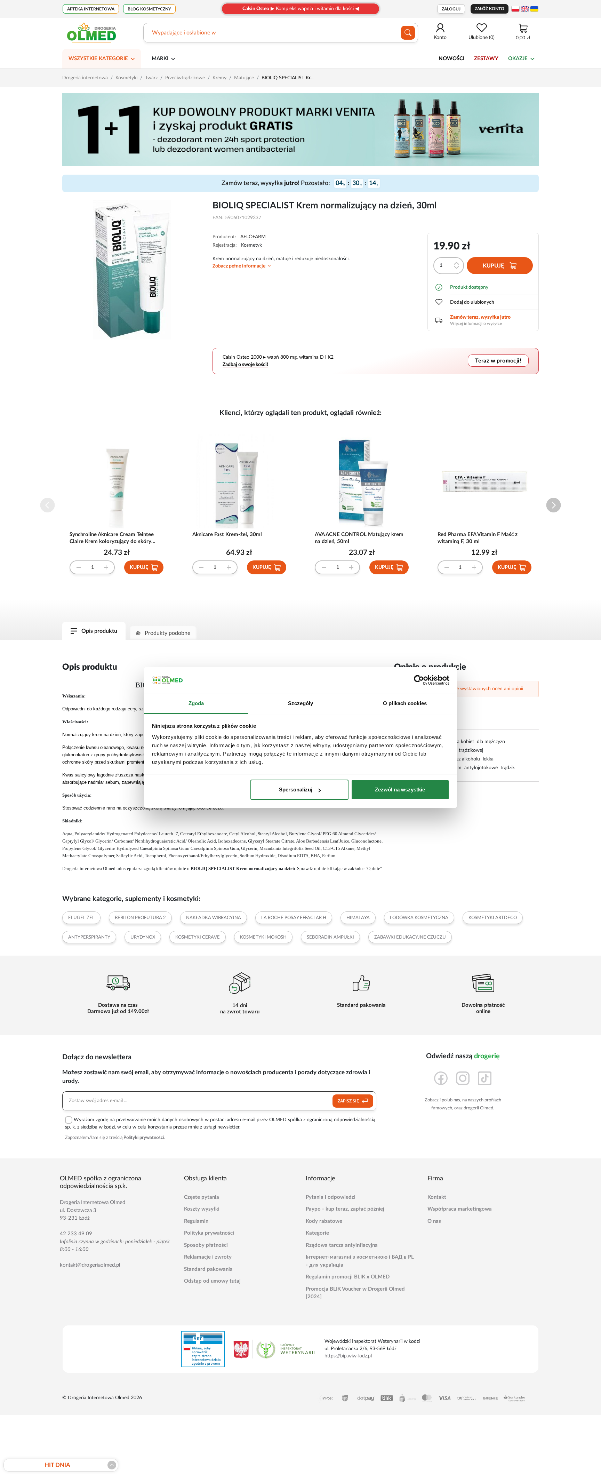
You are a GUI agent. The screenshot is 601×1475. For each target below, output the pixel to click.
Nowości (451, 58)
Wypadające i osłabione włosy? (190, 32)
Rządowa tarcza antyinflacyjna (342, 1245)
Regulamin (196, 1221)
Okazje (518, 58)
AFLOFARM (253, 236)
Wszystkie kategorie (98, 58)
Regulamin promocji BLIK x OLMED (348, 1276)
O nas (434, 1221)
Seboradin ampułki (330, 937)
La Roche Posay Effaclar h (293, 918)
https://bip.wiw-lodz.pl (348, 1356)
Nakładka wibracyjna (213, 918)
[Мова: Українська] (534, 9)
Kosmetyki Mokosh (263, 937)
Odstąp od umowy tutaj (212, 1281)
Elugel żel (81, 918)
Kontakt (436, 1197)
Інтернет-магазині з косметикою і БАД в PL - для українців (360, 1261)
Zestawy (486, 58)
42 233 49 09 (76, 1233)
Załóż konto (489, 9)
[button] (553, 505)
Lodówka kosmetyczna (419, 918)
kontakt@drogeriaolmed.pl (90, 1265)
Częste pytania (201, 1197)
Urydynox (142, 937)
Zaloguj (451, 9)
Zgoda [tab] (196, 703)
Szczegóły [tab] (300, 703)
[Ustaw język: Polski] (515, 9)
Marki (160, 58)
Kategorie (317, 1233)
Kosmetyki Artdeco (492, 918)
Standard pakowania (208, 1269)
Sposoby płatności (206, 1245)
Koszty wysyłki (201, 1209)
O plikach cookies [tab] (405, 703)
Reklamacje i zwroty (208, 1257)
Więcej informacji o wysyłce (476, 323)
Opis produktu (99, 631)
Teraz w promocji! (498, 361)
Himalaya (358, 918)
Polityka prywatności (209, 1233)
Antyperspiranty (89, 937)
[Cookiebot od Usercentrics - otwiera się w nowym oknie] (418, 680)
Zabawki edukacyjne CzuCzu (410, 937)
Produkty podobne (167, 633)
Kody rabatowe (324, 1221)
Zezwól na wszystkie (400, 789)
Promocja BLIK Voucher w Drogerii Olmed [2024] (355, 1293)
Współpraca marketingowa (459, 1209)
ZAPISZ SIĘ (349, 1101)
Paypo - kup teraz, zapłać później (345, 1209)
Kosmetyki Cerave (197, 937)
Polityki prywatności (143, 1137)
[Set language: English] (525, 9)
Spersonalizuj (295, 789)
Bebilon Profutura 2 (140, 918)
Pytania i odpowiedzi (330, 1197)
